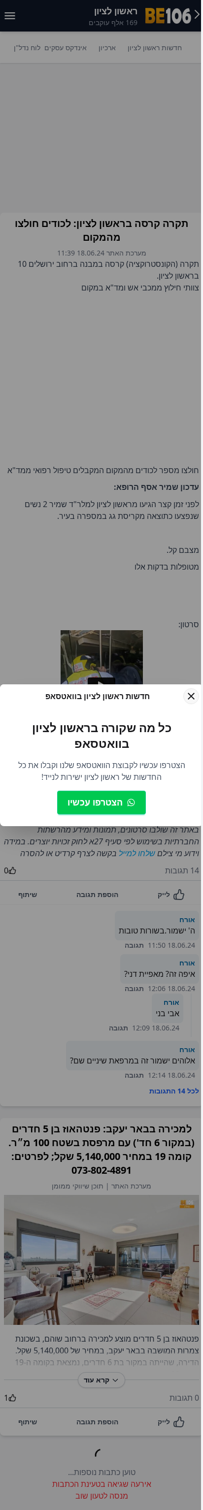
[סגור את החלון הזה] (191, 696)
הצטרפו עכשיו (95, 802)
